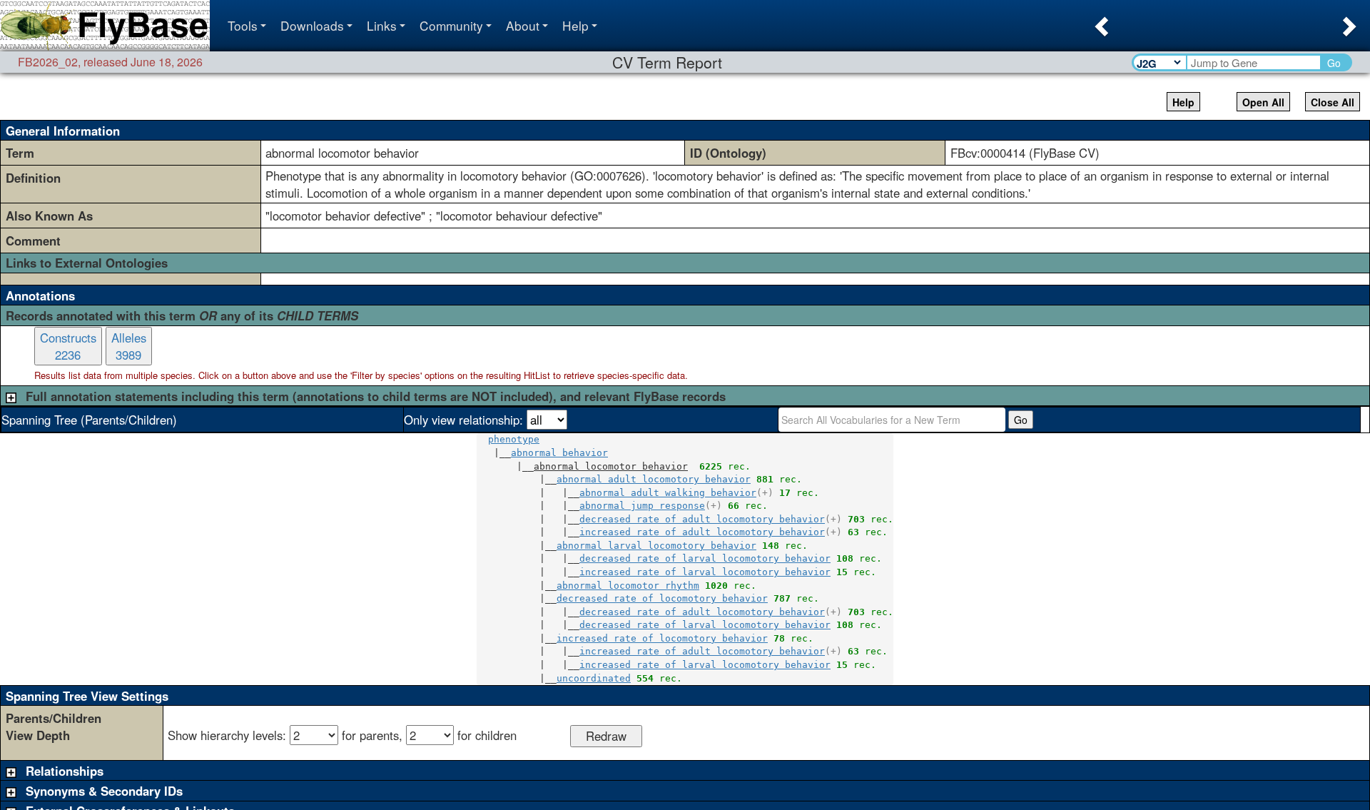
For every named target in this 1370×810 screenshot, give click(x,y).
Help (575, 25)
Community (451, 25)
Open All (1263, 102)
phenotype (513, 439)
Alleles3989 (128, 346)
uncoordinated (594, 678)
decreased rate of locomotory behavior (662, 598)
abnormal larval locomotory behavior (656, 545)
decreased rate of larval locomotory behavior (705, 558)
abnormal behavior (559, 452)
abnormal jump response (642, 505)
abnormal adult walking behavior (667, 492)
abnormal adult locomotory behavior (654, 479)
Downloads (312, 25)
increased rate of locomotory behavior (662, 638)
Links (382, 25)
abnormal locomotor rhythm (628, 585)
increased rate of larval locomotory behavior (705, 572)
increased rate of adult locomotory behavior (702, 532)
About (522, 25)
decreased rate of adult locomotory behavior (702, 519)
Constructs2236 (68, 346)
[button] (1100, 22)
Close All (1332, 102)
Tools (243, 25)
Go (1334, 63)
